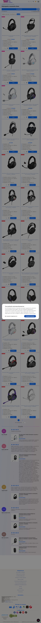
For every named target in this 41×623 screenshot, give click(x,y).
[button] (11, 316)
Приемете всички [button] (30, 316)
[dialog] (20, 311)
